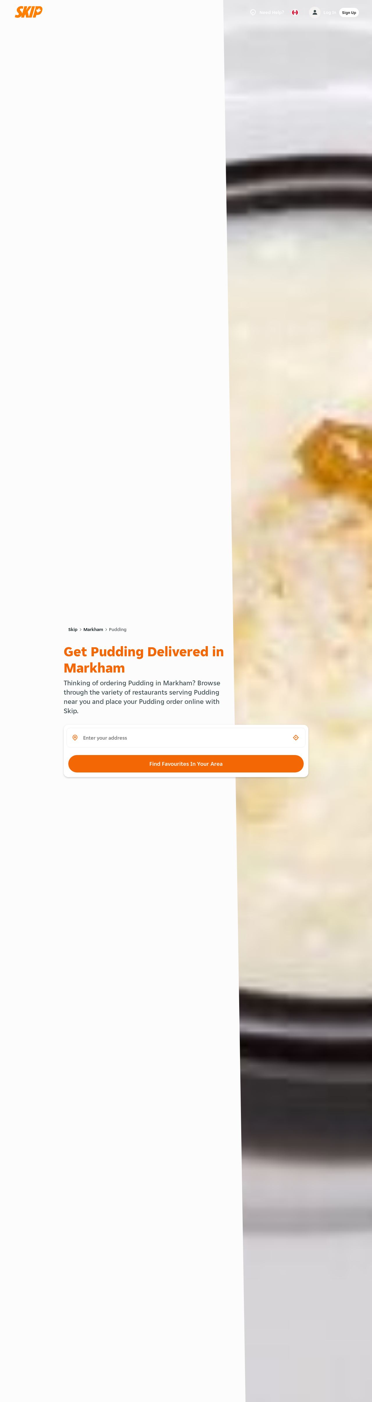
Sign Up (349, 12)
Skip (73, 629)
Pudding (117, 629)
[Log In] (315, 12)
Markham (93, 629)
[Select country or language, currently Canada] (295, 12)
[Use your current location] (296, 737)
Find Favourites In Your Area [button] (186, 764)
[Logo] (30, 12)
